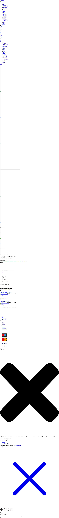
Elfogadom (2, 445)
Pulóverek (4, 13)
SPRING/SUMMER (5, 5)
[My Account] (0, 40)
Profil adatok (3, 322)
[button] (29, 392)
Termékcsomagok (5, 56)
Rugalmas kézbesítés (4, 328)
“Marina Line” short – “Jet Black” (5, 296)
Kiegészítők (4, 12)
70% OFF (4, 23)
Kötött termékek (4, 14)
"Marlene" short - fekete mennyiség (4, 270)
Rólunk (2, 317)
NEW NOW (3, 4)
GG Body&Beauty (4, 54)
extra (4, 261)
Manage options (3, 442)
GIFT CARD (3, 24)
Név (0, 512)
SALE (2, 21)
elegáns (3, 261)
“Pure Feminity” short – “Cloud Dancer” (6, 292)
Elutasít (4, 445)
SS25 (6, 261)
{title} (2, 446)
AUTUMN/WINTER (5, 6)
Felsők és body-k (5, 46)
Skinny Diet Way (6, 58)
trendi (7, 261)
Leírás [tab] (2, 272)
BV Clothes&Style (4, 43)
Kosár (2, 323)
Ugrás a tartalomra (2, 0)
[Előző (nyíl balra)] (0, 517)
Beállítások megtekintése (8, 445)
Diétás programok (5, 19)
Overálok (4, 11)
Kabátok (4, 51)
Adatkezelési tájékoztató (4, 329)
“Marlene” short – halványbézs (4, 301)
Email (1, 511)
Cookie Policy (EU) (4, 319)
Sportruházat (4, 18)
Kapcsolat (3, 318)
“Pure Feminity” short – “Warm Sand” (5, 305)
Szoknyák (4, 48)
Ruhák (3, 45)
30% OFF (4, 22)
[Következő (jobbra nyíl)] (1, 517)
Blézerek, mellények (5, 8)
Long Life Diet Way (6, 59)
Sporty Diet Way (6, 20)
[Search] (0, 41)
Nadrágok (4, 9)
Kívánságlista (3, 324)
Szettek (4, 10)
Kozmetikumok (4, 17)
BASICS (4, 53)
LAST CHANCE (5, 15)
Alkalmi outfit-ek (5, 7)
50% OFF (4, 61)
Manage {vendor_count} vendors (5, 443)
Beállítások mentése (13, 445)
